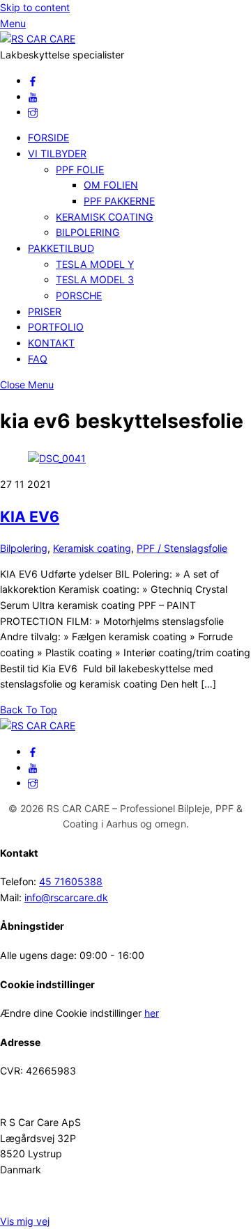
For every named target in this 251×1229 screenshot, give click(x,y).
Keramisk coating (92, 548)
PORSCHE (79, 295)
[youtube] (33, 96)
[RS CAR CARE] (37, 39)
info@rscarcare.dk (66, 897)
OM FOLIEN (111, 185)
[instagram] (33, 112)
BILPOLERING (88, 232)
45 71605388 (70, 881)
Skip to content (35, 7)
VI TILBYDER (57, 153)
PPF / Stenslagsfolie (182, 548)
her (151, 1013)
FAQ (37, 359)
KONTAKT (51, 343)
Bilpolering (23, 548)
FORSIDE (48, 137)
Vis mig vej (25, 1221)
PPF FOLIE (80, 169)
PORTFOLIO (56, 327)
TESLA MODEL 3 (95, 279)
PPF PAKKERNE (119, 201)
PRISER (44, 311)
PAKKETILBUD (61, 248)
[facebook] (33, 80)
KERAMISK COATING (104, 217)
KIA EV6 (29, 516)
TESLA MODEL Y (95, 264)
